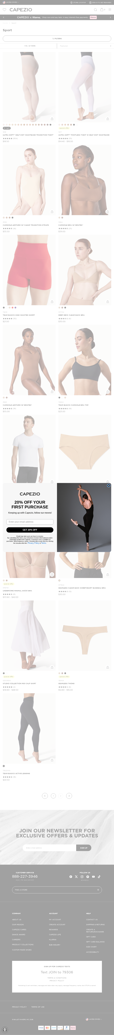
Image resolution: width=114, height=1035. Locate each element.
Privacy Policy (33, 543)
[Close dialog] (108, 485)
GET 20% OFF (30, 530)
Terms (43, 543)
